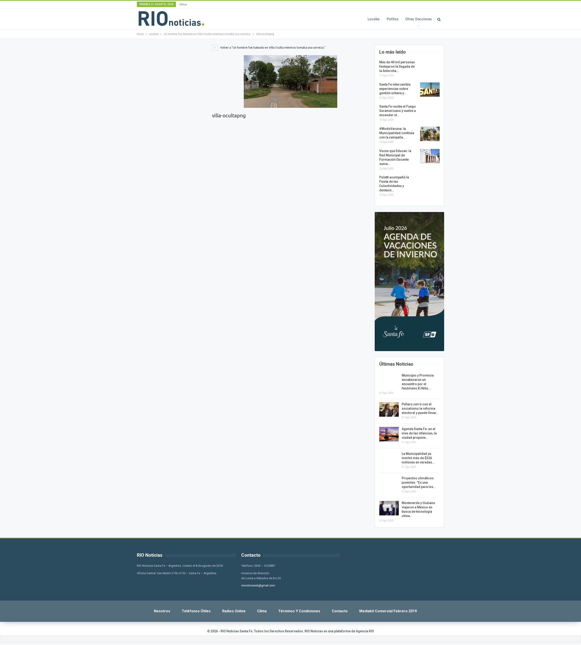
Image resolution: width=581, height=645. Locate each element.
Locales (374, 18)
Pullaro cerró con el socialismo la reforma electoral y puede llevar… (420, 408)
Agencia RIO (365, 631)
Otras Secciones (418, 18)
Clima (262, 611)
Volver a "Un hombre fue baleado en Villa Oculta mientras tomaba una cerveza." (272, 47)
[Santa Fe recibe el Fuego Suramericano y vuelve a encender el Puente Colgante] (430, 111)
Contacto (340, 611)
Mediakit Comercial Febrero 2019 (388, 611)
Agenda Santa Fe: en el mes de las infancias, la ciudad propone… (419, 433)
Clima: (183, 4)
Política (393, 18)
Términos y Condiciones (299, 611)
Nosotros (162, 611)
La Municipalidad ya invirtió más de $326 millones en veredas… (418, 458)
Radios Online (234, 611)
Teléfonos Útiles (196, 611)
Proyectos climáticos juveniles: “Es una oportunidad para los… (419, 482)
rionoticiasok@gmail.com (258, 585)
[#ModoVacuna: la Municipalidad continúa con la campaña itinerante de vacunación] (430, 134)
